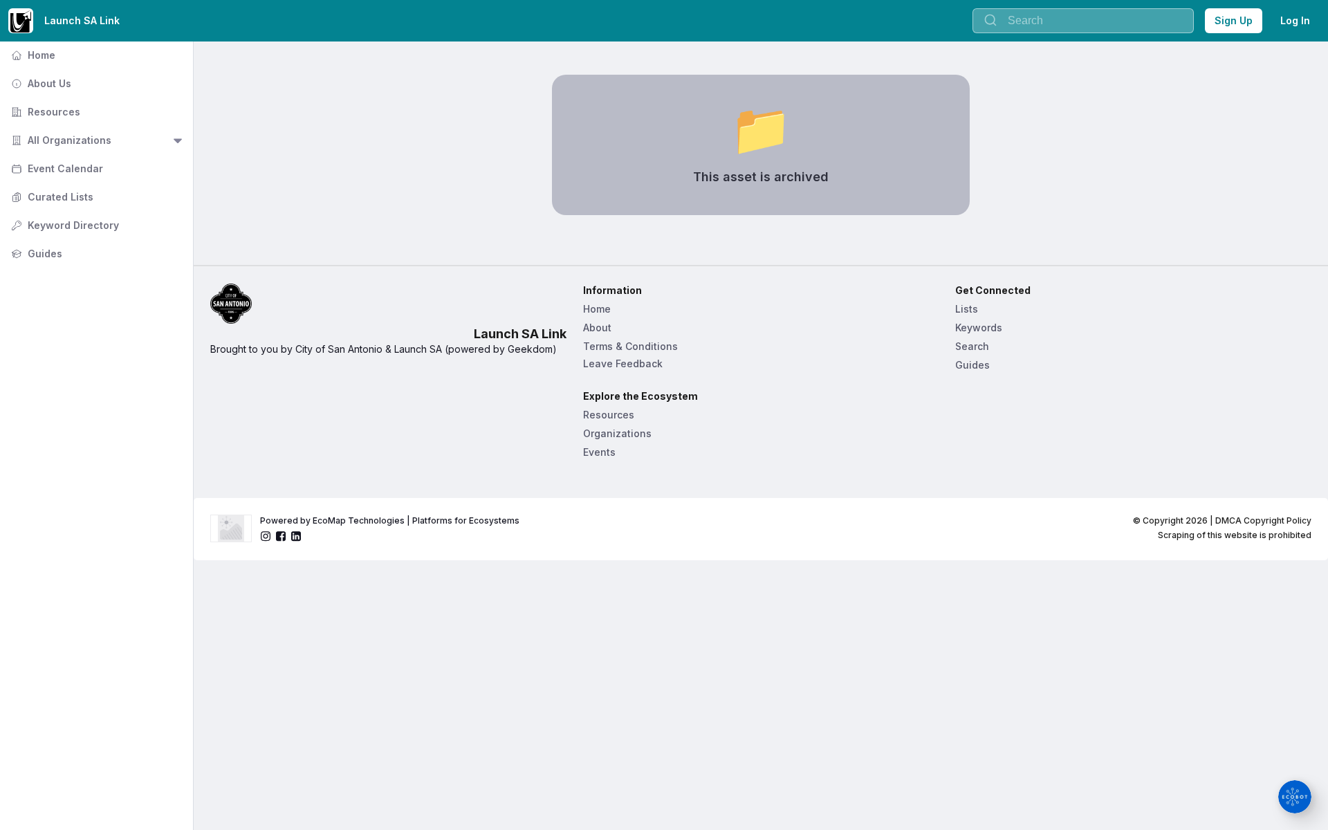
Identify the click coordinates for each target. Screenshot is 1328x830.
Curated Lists (50, 197)
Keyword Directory (63, 225)
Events (599, 452)
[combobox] (1083, 20)
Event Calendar (55, 168)
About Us (39, 83)
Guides (35, 253)
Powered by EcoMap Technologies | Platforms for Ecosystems (389, 520)
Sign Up (1234, 20)
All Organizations (59, 140)
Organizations (617, 433)
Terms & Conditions (630, 346)
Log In (1295, 20)
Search (972, 346)
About (597, 327)
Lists (966, 309)
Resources (44, 112)
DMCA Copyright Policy (1263, 520)
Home (31, 55)
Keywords (978, 327)
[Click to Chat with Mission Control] (1294, 796)
